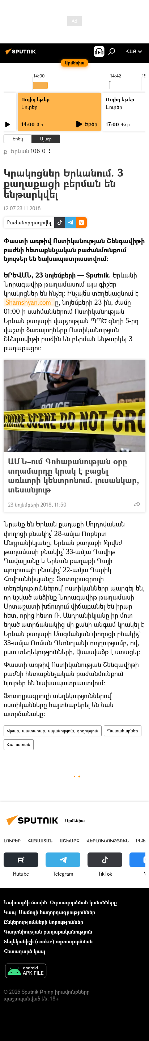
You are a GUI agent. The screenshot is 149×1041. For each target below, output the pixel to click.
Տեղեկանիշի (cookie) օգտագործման (48, 941)
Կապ (10, 912)
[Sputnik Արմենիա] (22, 54)
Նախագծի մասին (25, 902)
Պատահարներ (122, 731)
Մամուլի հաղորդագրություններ (57, 912)
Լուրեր (29, 106)
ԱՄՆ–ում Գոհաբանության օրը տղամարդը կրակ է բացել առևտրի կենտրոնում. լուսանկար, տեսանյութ (73, 475)
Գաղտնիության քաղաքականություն (48, 931)
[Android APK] (25, 971)
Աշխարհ (69, 841)
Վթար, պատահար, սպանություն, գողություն (52, 731)
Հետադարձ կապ (24, 951)
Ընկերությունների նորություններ (43, 921)
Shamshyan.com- (29, 302)
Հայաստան (18, 744)
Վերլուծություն (107, 841)
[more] (137, 504)
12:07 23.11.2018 (22, 208)
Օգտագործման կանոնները (83, 902)
